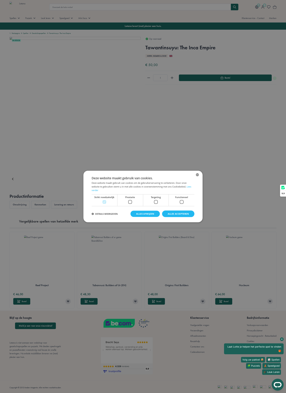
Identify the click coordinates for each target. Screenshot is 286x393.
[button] (105, 214)
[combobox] (197, 174)
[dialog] (143, 196)
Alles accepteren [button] (178, 213)
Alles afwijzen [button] (145, 213)
